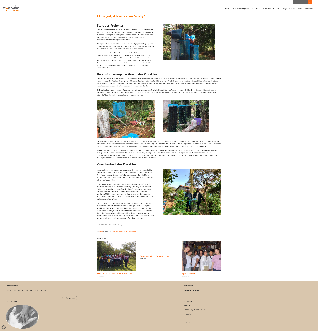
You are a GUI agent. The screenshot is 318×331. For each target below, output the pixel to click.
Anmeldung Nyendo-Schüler (195, 310)
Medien (187, 305)
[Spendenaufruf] (201, 256)
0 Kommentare (132, 231)
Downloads (189, 301)
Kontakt (188, 314)
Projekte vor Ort (123, 231)
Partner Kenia (115, 231)
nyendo (101, 231)
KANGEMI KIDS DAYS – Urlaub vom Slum (114, 273)
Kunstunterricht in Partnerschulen (154, 256)
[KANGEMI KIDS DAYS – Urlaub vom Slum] (116, 256)
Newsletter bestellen (191, 290)
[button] (98, 259)
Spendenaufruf (188, 273)
